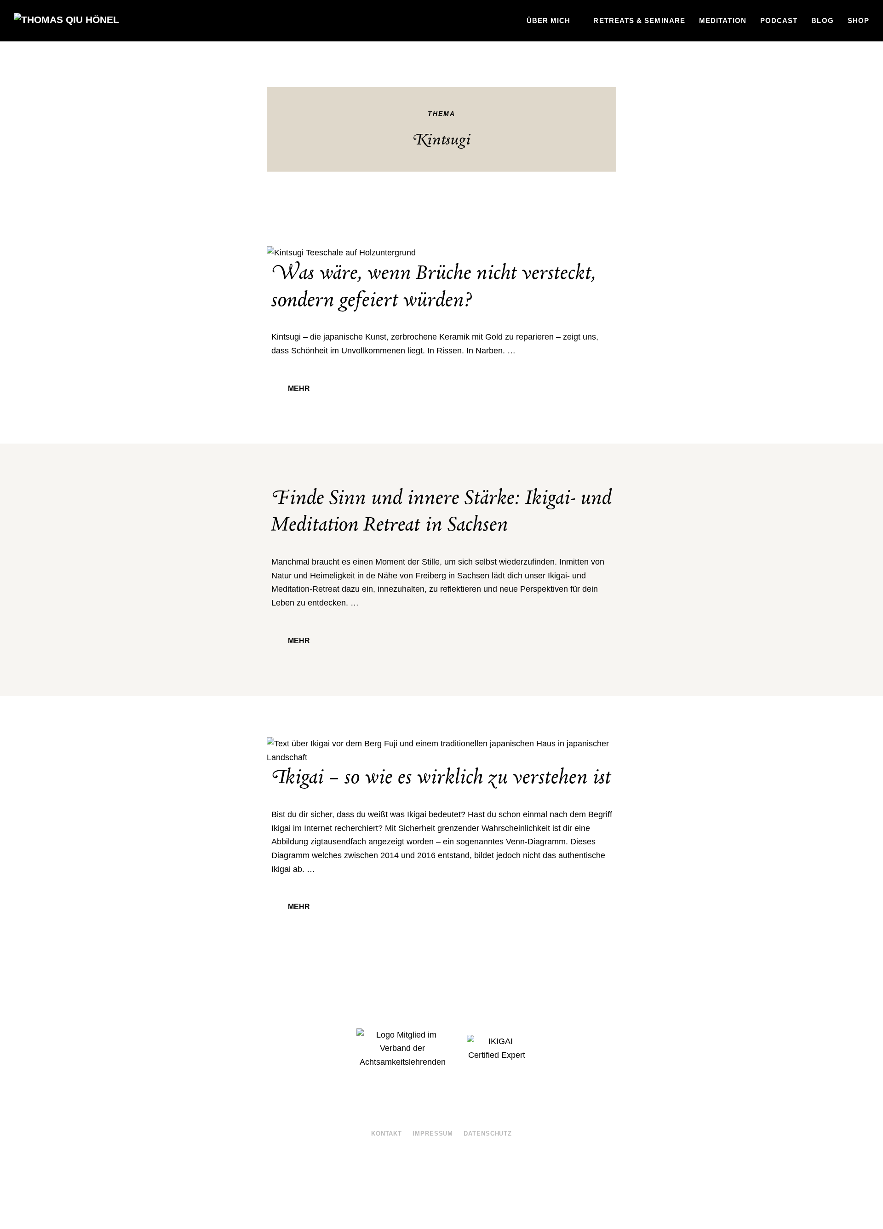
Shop (858, 20)
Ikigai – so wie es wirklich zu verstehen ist (441, 777)
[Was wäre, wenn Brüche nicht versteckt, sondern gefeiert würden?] (441, 253)
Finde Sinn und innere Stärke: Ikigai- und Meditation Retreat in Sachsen (441, 512)
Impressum (433, 1133)
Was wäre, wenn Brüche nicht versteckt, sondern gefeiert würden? (433, 287)
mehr (299, 388)
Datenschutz (488, 1133)
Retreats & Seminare (639, 20)
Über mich (549, 20)
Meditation (722, 20)
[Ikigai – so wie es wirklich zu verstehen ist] (441, 750)
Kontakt (386, 1133)
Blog (822, 20)
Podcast (779, 20)
